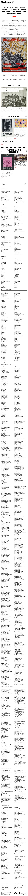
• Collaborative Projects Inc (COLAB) (19, 132)
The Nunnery (16, 618)
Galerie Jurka (3, 607)
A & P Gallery (3, 436)
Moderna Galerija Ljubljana (19, 488)
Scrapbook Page (17, 245)
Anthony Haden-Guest (5, 375)
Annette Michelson (4, 373)
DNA (2, 326)
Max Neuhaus (17, 320)
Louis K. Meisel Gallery (18, 456)
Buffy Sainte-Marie (4, 316)
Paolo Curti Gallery (18, 518)
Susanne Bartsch (17, 409)
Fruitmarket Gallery (4, 598)
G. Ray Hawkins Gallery (5, 600)
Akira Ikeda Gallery (4, 447)
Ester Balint (3, 332)
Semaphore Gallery (18, 577)
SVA (15, 775)
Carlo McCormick (4, 380)
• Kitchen (16, 136)
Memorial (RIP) (17, 211)
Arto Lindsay (3, 307)
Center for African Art (5, 709)
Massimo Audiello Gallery (19, 475)
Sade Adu (16, 340)
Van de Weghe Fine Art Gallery (20, 644)
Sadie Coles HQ (17, 565)
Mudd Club (16, 264)
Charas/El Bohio (4, 829)
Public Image (16, 831)
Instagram (17, 884)
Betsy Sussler (3, 309)
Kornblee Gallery (17, 429)
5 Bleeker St (3, 422)
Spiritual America (17, 599)
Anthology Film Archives (5, 809)
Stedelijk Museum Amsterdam (20, 757)
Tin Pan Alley (16, 277)
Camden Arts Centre (5, 705)
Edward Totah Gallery (5, 572)
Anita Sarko (3, 301)
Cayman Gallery (4, 532)
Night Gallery (17, 505)
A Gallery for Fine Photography (4, 438)
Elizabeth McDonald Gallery (6, 574)
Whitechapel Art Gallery (19, 664)
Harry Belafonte (4, 341)
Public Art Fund (17, 744)
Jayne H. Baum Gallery (5, 669)
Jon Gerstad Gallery (5, 678)
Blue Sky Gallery (4, 506)
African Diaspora (4, 207)
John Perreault (17, 367)
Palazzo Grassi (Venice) (19, 737)
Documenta (3, 845)
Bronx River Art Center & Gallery (5, 513)
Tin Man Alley (17, 631)
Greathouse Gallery (4, 628)
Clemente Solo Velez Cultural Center (6, 837)
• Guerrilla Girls (4, 173)
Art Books (3, 237)
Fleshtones (3, 335)
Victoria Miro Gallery (18, 647)
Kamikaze (3, 277)
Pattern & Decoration (18, 196)
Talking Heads (17, 348)
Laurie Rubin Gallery (18, 442)
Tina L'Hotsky (17, 360)
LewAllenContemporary (19, 450)
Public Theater (17, 832)
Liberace (16, 303)
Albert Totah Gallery (5, 448)
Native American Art (18, 215)
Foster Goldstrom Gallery (6, 588)
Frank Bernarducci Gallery (6, 592)
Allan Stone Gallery (4, 454)
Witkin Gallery (17, 667)
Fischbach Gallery (4, 586)
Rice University (3, 802)
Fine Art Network (4, 853)
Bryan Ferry (3, 315)
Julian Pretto (3, 682)
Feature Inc (3, 582)
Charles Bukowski (4, 383)
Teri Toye (16, 352)
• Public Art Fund (17, 166)
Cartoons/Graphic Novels (6, 246)
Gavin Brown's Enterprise (5, 621)
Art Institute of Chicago (5, 770)
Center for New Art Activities (6, 827)
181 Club (2, 259)
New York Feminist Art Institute (20, 814)
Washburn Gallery (17, 659)
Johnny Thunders (17, 291)
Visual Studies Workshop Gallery (19, 652)
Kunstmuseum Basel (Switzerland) (4, 756)
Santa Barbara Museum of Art (20, 750)
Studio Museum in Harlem (19, 758)
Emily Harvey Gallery (5, 575)
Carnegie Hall (3, 826)
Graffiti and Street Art (5, 200)
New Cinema (16, 812)
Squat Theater (17, 271)
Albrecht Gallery (4, 449)
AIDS (2, 209)
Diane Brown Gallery (5, 561)
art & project (3, 479)
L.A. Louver (16, 436)
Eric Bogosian (3, 329)
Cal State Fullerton (4, 775)
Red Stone (16, 835)
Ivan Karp (3, 403)
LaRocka (2, 282)
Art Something (3, 483)
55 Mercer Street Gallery (5, 427)
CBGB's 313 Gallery (4, 534)
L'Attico (15, 435)
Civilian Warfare (4, 544)
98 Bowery (18, 887)
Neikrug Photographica (18, 500)
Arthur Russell (3, 306)
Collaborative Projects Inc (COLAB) (6, 219)
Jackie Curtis (3, 346)
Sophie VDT (16, 407)
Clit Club (2, 267)
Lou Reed (16, 308)
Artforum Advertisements (5, 239)
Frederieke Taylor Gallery (6, 595)
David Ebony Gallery (5, 555)
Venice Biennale (17, 874)
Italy (15, 207)
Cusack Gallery (4, 550)
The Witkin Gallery (18, 622)
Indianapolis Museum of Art (6, 744)
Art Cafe (2, 811)
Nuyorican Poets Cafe (18, 815)
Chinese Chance (4, 833)
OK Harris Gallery (17, 512)
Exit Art (2, 851)
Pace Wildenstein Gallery (19, 516)
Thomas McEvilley (17, 411)
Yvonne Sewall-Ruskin (18, 416)
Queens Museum (17, 745)
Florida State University (5, 783)
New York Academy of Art (6, 795)
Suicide (15, 346)
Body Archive (3, 819)
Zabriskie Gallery (17, 681)
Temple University (17, 779)
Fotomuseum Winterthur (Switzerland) (5, 729)
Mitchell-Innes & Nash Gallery (20, 486)
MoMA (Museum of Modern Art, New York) (19, 693)
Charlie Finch (3, 384)
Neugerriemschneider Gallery (20, 502)
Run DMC (16, 338)
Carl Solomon (3, 379)
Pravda (15, 828)
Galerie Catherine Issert (5, 604)
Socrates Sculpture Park (18, 840)
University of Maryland (18, 791)
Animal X (2, 300)
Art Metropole (3, 813)
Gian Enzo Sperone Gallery (6, 624)
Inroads (2, 870)
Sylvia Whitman (17, 410)
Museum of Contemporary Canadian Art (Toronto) (19, 712)
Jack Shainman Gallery (5, 659)
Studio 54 (16, 273)
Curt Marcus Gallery (5, 549)
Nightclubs (16, 217)
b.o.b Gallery (3, 492)
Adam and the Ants (4, 293)
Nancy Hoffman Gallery (19, 497)
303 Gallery (3, 433)
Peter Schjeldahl (17, 396)
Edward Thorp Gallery (5, 570)
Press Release (16, 243)
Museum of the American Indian (19, 720)
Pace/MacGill (17, 517)
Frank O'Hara (3, 391)
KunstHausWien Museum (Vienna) (5, 754)
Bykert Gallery (3, 520)
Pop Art (15, 199)
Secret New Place (17, 839)
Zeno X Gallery (17, 682)
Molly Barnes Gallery (18, 491)
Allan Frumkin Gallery (5, 453)
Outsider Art (16, 194)
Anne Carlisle (3, 303)
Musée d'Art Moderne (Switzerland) (18, 727)
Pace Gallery (16, 514)
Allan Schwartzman (4, 371)
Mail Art (16, 210)
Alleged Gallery (4, 455)
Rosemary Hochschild (18, 335)
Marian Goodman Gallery (19, 467)
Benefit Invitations (4, 216)
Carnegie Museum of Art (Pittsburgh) (5, 708)
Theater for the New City (19, 865)
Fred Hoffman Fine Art (5, 594)
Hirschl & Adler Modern (5, 645)
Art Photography (4, 192)
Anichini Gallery (4, 471)
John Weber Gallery (5, 677)
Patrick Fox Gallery (18, 521)
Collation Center (4, 839)
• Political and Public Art (21, 165)
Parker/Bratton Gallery (18, 519)
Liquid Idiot (16, 305)
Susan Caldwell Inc (17, 611)
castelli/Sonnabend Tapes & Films (6, 531)
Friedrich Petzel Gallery (5, 597)
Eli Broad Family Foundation (6, 724)
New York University (5, 796)
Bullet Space (3, 822)
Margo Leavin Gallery (18, 466)
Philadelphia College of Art (6, 798)
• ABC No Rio (17, 132)
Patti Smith (16, 329)
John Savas (3, 358)
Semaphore (16, 575)
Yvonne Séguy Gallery (18, 680)
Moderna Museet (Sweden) (19, 691)
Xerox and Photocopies (18, 254)
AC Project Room (4, 443)
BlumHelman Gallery (5, 507)
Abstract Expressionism (5, 191)
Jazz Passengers (4, 350)
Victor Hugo (16, 415)
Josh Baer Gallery (4, 681)
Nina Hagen (16, 327)
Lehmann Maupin (17, 443)
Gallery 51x (3, 612)
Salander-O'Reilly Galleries (19, 566)
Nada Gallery (17, 495)
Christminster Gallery (5, 540)
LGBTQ (15, 209)
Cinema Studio (3, 834)
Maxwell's (16, 261)
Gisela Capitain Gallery (5, 625)
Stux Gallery (16, 610)
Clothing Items (3, 247)
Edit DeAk (3, 388)
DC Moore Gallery (4, 559)
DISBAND (3, 324)
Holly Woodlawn (4, 343)
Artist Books (3, 241)
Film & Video (3, 250)
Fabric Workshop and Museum (7, 725)
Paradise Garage (17, 268)
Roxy (15, 270)
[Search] (14, 184)
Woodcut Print (17, 252)
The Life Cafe (16, 858)
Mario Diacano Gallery (18, 469)
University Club (17, 872)
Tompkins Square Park (18, 869)
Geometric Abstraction (5, 199)
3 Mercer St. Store (4, 421)
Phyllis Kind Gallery (18, 534)
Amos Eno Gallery (4, 463)
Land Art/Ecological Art (18, 191)
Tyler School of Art (17, 785)
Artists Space (3, 488)
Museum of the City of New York (19, 722)
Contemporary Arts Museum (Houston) (6, 718)
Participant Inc (17, 820)
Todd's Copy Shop (17, 867)
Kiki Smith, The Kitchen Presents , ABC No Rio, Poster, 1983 (20, 130)
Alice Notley (3, 370)
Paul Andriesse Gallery (18, 523)
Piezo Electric (16, 537)
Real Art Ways (17, 834)
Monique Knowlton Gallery (19, 493)
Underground (17, 281)
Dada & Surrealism (4, 196)
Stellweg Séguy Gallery (18, 607)
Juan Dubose (16, 372)
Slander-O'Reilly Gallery (19, 591)
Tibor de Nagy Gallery (18, 629)
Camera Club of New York (6, 706)
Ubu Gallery (16, 641)
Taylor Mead (16, 350)
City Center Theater (4, 835)
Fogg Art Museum (4, 727)
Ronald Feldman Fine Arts (19, 558)
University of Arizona (18, 786)
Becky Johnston (4, 377)
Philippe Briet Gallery (18, 531)
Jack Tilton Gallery (4, 660)
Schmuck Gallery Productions (19, 572)
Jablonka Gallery (4, 657)
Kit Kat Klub (3, 278)
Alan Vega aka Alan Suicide (6, 299)
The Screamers (17, 357)
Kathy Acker (16, 373)
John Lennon (3, 356)
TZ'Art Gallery (17, 639)
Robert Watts (16, 399)
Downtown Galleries (5, 224)
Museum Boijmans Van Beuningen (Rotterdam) (19, 700)
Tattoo (15, 226)
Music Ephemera (17, 213)
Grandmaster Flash (4, 340)
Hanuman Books (4, 867)
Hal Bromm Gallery (4, 634)
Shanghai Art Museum (18, 751)
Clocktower (3, 546)
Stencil (15, 250)
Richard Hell (16, 332)
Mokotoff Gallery (17, 489)
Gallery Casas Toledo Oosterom (5, 615)
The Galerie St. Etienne (18, 615)
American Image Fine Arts (6, 462)
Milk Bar (16, 262)
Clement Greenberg (4, 385)
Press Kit (16, 242)
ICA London (3, 743)
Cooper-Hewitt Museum (5, 719)
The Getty (16, 760)
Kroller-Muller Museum (5, 752)
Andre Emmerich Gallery (5, 467)
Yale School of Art (17, 802)
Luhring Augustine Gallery (19, 459)
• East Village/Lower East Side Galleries (20, 134)
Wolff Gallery (17, 671)
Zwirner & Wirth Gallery (19, 684)
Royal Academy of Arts (18, 770)
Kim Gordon (16, 295)
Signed (15, 247)
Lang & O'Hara (17, 440)
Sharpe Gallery (17, 583)
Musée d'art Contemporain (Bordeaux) (19, 725)
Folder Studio (7, 894)
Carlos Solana (3, 382)
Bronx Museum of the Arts (6, 702)
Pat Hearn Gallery (17, 520)
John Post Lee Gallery (5, 676)
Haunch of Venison (4, 637)
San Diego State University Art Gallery (20, 773)
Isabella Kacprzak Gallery (6, 653)
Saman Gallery (17, 569)
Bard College (3, 771)
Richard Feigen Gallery (18, 546)
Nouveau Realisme (18, 193)
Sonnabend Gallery (18, 595)
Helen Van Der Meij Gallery (6, 644)
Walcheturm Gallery (18, 658)
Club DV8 (2, 269)
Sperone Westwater (18, 597)
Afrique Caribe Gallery (5, 446)
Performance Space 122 (18, 822)
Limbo (2, 284)
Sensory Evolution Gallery (19, 578)
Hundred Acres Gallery (5, 651)
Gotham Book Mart (4, 864)
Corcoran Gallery (4, 547)
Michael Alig (16, 383)
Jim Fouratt (3, 413)
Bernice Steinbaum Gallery (6, 501)
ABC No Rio (3, 442)
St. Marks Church (17, 845)
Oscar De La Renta (18, 390)
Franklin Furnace (4, 859)
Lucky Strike (3, 287)
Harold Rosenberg (4, 397)
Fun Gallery (3, 599)
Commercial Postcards (5, 249)
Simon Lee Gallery (17, 588)
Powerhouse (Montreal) (18, 827)
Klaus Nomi (16, 296)
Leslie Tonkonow (17, 449)
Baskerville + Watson (5, 499)
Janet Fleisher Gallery (5, 664)
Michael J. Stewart (17, 384)
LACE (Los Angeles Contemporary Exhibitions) (20, 438)
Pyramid (16, 269)
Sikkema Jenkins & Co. (18, 586)
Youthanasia (16, 286)
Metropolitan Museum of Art (19, 689)
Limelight (2, 286)
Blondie (2, 312)
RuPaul (15, 339)
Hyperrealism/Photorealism (6, 202)
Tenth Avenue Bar (17, 849)
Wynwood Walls (17, 673)
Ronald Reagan (17, 403)
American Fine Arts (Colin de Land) (6, 459)
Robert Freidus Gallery (18, 551)
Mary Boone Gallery (18, 474)
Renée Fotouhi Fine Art (18, 544)
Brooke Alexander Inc (5, 514)
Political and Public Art (18, 223)
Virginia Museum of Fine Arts (19, 763)
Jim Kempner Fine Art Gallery (6, 671)
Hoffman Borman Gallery (6, 646)
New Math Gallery (18, 504)
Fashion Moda (5, 79)
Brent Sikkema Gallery (5, 509)
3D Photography (4, 236)
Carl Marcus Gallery (5, 526)
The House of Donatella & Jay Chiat (20, 857)
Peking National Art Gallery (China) (19, 741)
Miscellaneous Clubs (18, 263)
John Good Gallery (4, 673)
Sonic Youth (16, 343)
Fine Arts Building (4, 585)
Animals (2, 210)
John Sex (2, 359)
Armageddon (3, 262)
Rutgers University (17, 771)
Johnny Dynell (3, 362)
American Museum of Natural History (6, 694)
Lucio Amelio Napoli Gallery (19, 457)
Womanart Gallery (18, 672)
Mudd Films (16, 809)
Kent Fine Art (16, 424)
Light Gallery (16, 451)
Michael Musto (17, 385)
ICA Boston (3, 742)
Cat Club (2, 264)
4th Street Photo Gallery (5, 435)
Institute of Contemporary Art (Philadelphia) (6, 746)
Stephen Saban (17, 344)
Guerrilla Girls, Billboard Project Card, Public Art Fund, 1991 (20, 162)
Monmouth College (4, 793)
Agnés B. (2, 366)
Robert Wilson (17, 401)
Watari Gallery (17, 660)
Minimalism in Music (18, 212)
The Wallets (16, 358)
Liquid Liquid (16, 306)
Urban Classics (17, 643)
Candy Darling (3, 319)
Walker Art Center (17, 764)
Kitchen (2, 874)
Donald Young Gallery (5, 563)
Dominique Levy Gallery (5, 562)
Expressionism (3, 197)
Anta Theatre (3, 808)
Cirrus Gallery (3, 542)
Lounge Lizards (17, 309)
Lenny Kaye (16, 302)
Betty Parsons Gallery (5, 503)
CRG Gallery (3, 548)
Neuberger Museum (18, 731)
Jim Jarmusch (3, 414)
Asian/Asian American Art (6, 213)
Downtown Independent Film (6, 225)
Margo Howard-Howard (19, 314)
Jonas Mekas (16, 371)
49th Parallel (3, 434)
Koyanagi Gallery (17, 431)
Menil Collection (4, 764)
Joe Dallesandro (4, 353)
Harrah (2, 273)
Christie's (2, 716)
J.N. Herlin (3, 656)
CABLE (2, 521)
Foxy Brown (3, 337)
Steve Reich (16, 345)
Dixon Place (3, 843)
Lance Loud (16, 301)
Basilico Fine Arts (4, 498)
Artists (3, 889)
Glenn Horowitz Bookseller (6, 862)
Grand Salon (3, 627)
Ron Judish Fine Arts (18, 557)
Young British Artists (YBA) (19, 202)
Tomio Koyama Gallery (18, 633)
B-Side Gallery (3, 490)
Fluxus (2, 198)
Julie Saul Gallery (4, 683)
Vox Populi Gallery (18, 653)
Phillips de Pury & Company (19, 742)
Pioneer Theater (17, 825)
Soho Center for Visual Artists (19, 841)
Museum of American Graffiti (19, 703)
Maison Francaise (4, 790)
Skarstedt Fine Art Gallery (19, 590)
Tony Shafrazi (17, 414)
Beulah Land (3, 263)
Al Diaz (2, 297)
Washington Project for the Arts (20, 877)
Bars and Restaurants (5, 215)
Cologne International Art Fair (6, 842)
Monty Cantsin (17, 324)
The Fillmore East (17, 852)
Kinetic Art (3, 252)
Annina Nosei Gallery (5, 474)
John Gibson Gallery (5, 672)
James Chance (3, 347)
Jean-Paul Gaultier (4, 407)
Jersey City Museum (4, 750)
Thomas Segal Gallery (18, 627)
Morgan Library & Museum (19, 696)
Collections (3, 107)
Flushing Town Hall (4, 856)
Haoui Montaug (4, 396)
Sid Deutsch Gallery (18, 584)
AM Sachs (3, 456)
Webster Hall (16, 283)
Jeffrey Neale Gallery (5, 670)
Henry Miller (3, 398)
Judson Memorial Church (5, 873)
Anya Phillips (3, 305)
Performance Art (17, 197)
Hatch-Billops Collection (5, 868)
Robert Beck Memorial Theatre (20, 838)
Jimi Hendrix (3, 352)
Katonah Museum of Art (5, 751)
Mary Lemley (16, 380)
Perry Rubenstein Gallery (19, 529)
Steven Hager (17, 408)
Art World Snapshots (5, 238)
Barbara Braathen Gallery (6, 493)
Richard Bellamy (17, 545)
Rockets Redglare (17, 333)
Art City (2, 481)
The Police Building (17, 861)
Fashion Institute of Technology (7, 781)
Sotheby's (16, 756)
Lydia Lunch (16, 310)
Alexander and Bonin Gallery (6, 450)
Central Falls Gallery (5, 535)
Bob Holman (3, 378)
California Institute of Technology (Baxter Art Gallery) (5, 777)
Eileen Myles (3, 389)
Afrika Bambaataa (4, 295)
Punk (15, 224)
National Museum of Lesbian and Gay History (19, 729)
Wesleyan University (18, 797)
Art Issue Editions (4, 482)
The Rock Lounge (17, 863)
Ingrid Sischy (3, 399)
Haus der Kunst (4, 638)
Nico (15, 326)
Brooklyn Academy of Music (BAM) (6, 516)
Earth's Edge (3, 846)
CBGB (2, 265)
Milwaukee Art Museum (18, 690)
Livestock (16, 454)
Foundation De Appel (5, 858)
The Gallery (16, 616)
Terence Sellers (17, 351)
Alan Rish (2, 369)
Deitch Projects (3, 560)
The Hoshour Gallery (18, 617)
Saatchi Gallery (17, 564)
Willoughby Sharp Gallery (19, 666)
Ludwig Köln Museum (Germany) (5, 763)
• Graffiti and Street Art (19, 163)
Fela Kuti (2, 333)
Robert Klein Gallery (18, 552)
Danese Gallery (4, 551)
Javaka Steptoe (4, 405)
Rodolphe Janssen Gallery (19, 556)
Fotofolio (2, 589)
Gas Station (3, 231)
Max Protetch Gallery (18, 480)
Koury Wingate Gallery (18, 430)
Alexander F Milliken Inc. (5, 451)
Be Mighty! (3, 817)
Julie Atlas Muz (17, 293)
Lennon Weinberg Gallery (19, 446)
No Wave (16, 218)
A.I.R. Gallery (3, 441)
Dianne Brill (3, 322)
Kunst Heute (3, 875)
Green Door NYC (4, 865)
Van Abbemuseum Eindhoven (20, 762)
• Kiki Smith (21, 135)
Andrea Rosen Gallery (5, 468)
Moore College (4, 794)
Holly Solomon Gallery (5, 647)
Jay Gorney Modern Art (5, 667)
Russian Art (16, 225)
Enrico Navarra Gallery (5, 578)
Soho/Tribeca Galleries (18, 592)
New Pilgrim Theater (18, 813)
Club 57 (2, 268)
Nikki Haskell (16, 389)
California (3, 217)
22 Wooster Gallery (4, 423)
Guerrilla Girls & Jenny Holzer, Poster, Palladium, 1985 (6, 172)
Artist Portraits (3, 212)
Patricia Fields (17, 392)
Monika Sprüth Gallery (18, 492)
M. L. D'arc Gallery (18, 462)
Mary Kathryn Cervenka (19, 318)
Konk (15, 297)
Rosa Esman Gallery (18, 559)
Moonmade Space (17, 808)
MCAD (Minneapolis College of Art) (7, 792)
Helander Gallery (4, 643)
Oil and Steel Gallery (18, 511)
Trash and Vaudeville (18, 870)
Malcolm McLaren (17, 313)
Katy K (15, 294)
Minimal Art (16, 192)
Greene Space (3, 866)
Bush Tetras (3, 318)
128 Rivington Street (4, 431)
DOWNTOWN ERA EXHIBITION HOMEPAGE (14, 75)
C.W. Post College (4, 774)
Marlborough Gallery (18, 472)
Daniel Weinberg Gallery (5, 554)
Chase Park (3, 832)
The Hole (16, 854)
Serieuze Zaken (17, 580)
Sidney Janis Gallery (18, 585)
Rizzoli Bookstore (17, 837)
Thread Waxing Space (18, 866)
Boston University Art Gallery (6, 772)
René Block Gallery (18, 543)
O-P (15, 817)
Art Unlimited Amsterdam (5, 484)
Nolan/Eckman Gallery (18, 507)
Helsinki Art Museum (5, 739)
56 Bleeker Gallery (4, 428)
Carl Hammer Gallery (5, 524)
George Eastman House (5, 732)
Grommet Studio (4, 631)
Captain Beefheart (4, 320)
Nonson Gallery (17, 510)
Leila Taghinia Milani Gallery (19, 444)
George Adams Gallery (5, 622)
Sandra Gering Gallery (18, 571)
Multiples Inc (16, 494)
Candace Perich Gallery (5, 522)
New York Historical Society (19, 734)
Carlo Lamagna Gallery (5, 527)
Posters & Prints (22, 79)
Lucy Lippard (16, 377)
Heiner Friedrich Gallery (5, 641)
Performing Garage (18, 824)
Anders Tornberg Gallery (5, 464)
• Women (5, 176)
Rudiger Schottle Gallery (19, 562)
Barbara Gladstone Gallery (6, 494)
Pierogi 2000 (16, 535)
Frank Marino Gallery (5, 593)
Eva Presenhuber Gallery (5, 579)
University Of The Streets (19, 873)
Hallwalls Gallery (4, 635)
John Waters (3, 360)
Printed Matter (17, 830)
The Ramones (17, 356)
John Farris (3, 416)
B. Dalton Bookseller (4, 815)
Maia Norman (17, 378)
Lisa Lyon (16, 307)
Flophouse (3, 855)
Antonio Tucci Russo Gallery (6, 477)
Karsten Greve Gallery (18, 422)
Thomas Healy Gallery (18, 625)
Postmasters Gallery (18, 538)
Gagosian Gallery (4, 602)
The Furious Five (17, 353)
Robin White (16, 402)
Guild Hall (3, 737)
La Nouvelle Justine (4, 280)
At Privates (3, 814)
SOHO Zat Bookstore (18, 843)
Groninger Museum (4, 733)
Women (15, 230)
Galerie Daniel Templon (5, 606)
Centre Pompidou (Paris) (5, 715)
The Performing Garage (19, 860)
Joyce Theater (3, 872)
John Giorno (16, 366)
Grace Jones (3, 339)
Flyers (2, 251)
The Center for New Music (19, 850)
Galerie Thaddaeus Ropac (6, 608)
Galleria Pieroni (4, 611)
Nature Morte (17, 499)
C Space (2, 823)
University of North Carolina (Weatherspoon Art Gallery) (20, 793)
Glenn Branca (3, 338)
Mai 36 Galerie (17, 463)
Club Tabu (3, 270)
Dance (2, 223)
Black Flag (3, 310)
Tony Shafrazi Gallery (18, 634)
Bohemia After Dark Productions (4, 821)
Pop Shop (16, 826)
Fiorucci (2, 854)
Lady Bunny (16, 300)
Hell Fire (2, 274)
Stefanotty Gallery (17, 603)
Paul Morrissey (17, 395)
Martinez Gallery (17, 473)
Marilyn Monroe (17, 316)
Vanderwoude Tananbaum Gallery (19, 646)
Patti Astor (16, 394)
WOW (15, 878)
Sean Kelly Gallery (17, 573)
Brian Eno (2, 314)
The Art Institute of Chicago (19, 780)
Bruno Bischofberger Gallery (6, 517)
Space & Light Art (17, 249)
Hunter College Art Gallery (6, 787)
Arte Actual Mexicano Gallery (6, 486)
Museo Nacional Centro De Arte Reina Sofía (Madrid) (19, 698)
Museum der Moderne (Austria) (18, 702)
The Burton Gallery (18, 614)
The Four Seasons (17, 853)
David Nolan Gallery (5, 556)
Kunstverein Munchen (5, 758)
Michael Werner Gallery (19, 483)
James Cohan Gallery (5, 662)
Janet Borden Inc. (4, 663)
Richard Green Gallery (18, 547)
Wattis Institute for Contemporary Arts (18, 796)
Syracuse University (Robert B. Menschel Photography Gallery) (20, 777)
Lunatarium (3, 877)
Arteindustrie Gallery (5, 487)
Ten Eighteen (16, 274)
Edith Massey (3, 328)
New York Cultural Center (19, 733)
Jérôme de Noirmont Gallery (19, 421)
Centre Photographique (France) (5, 714)
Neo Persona (16, 501)
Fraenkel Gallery (4, 591)
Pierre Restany (17, 397)
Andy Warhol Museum (5, 697)
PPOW (15, 539)
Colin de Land (3, 386)
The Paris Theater (17, 859)
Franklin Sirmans (4, 392)
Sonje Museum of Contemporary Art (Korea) (20, 755)
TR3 (15, 278)
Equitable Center (4, 848)
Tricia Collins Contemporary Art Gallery (19, 636)
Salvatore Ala (17, 567)
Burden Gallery (4, 518)
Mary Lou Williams (18, 319)
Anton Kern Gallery (4, 476)
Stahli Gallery (17, 601)
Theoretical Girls (17, 359)
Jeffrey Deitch (3, 409)
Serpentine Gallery (18, 582)
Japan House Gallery (5, 666)
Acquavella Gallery (4, 444)
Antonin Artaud (4, 376)
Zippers (15, 287)
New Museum (17, 732)
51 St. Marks (3, 426)
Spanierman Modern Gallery (19, 596)
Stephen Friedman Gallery (19, 608)
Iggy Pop (2, 344)
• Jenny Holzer (9, 174)
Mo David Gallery (17, 487)
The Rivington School (18, 228)
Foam (2, 587)
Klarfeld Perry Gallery (18, 426)
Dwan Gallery (3, 566)
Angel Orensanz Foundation (6, 807)
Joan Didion (3, 415)
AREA (2, 261)
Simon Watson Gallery (18, 589)
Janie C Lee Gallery (4, 665)
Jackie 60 (3, 276)
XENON (16, 284)
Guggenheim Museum (5, 736)
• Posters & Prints (4, 175)
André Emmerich (4, 470)
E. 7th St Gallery (4, 568)
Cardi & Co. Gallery (4, 523)
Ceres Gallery (3, 536)
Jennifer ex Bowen (4, 410)
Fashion (2, 227)
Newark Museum (17, 735)
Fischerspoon (3, 334)
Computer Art (3, 220)
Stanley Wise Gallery (18, 602)
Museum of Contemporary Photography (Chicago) (19, 714)
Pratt (2, 801)
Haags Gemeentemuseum (6, 738)
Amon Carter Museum (5, 696)
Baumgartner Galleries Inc (6, 500)
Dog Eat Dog (3, 327)
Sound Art (16, 248)
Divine (2, 325)
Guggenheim (3, 735)
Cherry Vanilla (3, 321)
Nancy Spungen (17, 325)
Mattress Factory (17, 478)
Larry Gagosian (17, 376)
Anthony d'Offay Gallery (5, 475)
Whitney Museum (17, 765)
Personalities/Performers (19, 220)
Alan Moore (3, 367)
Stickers (15, 251)
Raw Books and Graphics (19, 833)
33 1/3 (2, 424)
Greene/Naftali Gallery (5, 630)
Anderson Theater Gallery (6, 465)
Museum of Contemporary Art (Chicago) (20, 705)
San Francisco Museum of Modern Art (19, 749)
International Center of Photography (5, 748)
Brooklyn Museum (4, 704)
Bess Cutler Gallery (4, 502)
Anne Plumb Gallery (4, 473)
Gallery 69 (3, 613)
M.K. (15, 258)
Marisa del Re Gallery (18, 470)
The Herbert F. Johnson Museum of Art (18, 782)
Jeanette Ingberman (5, 408)
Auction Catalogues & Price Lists (6, 243)
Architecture (3, 211)
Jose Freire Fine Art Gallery (6, 679)
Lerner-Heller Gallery (18, 448)
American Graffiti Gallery (6, 461)
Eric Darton (3, 390)
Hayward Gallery (4, 640)
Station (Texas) (17, 846)
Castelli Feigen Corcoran (5, 528)
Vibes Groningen (17, 876)
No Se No (16, 506)
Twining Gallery (17, 638)
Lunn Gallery (16, 460)
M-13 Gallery (16, 461)
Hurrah (2, 275)
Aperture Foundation (5, 698)
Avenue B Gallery (4, 489)
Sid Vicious (16, 341)
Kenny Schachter (17, 375)
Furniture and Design (5, 230)
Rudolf (15, 337)
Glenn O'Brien (3, 394)
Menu (26, 2)
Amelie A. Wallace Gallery (6, 457)
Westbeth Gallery (17, 661)
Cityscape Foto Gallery (5, 543)
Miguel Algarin (17, 388)
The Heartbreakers (18, 354)
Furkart (2, 861)
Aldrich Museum (4, 691)
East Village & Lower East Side (6, 226)
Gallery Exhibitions (13, 79)
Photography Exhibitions (19, 237)
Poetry (15, 222)
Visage (15, 282)
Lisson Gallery (17, 453)
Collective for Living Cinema (6, 840)
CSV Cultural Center (4, 721)
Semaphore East (17, 576)
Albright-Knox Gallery (5, 690)
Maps (2, 253)
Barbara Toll (3, 495)
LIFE (2, 283)
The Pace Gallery (17, 621)
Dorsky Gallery (4, 564)
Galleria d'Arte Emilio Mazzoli (6, 610)
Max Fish (16, 479)
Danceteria (3, 271)
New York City (17, 216)
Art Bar (2, 480)
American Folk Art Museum (6, 692)
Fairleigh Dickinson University (6, 780)
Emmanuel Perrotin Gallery (6, 576)
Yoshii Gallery (17, 678)
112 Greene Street (4, 430)
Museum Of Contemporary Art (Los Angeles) (20, 708)
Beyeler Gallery (4, 505)
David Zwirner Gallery (5, 557)
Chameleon (3, 828)
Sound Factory (17, 844)
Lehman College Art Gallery (6, 788)
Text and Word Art (17, 200)
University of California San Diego (19, 788)
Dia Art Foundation (4, 723)
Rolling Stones (17, 334)
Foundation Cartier (4, 730)
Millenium (16, 807)
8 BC (2, 258)
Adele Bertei (3, 294)
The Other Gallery (17, 620)
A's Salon (2, 440)
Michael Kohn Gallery (18, 482)
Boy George (3, 313)
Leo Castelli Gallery (18, 447)
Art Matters (3, 812)
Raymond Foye (17, 398)
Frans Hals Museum (4, 731)
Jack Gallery (3, 658)
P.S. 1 (15, 513)
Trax (15, 871)
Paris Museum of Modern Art (19, 738)
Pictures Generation (18, 198)
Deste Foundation (4, 722)
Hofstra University (4, 786)
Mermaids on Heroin (18, 321)
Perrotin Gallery (17, 527)
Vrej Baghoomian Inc (18, 655)
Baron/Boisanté (4, 496)
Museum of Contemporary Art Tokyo (20, 710)
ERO (2, 849)
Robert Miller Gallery (18, 553)
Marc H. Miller (17, 379)
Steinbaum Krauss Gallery (19, 605)
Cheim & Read (3, 538)
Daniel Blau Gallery (4, 553)
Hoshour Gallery (4, 649)
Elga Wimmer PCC (4, 573)
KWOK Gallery (17, 434)
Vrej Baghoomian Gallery (19, 654)
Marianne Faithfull (17, 315)
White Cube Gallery (18, 663)
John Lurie (3, 357)
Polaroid (16, 238)
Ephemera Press (19, 885)
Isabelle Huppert (4, 345)
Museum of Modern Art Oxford (20, 717)
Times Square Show (18, 229)
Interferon (3, 871)
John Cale (3, 354)
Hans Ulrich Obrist (4, 395)
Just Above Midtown (5, 684)
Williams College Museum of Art (19, 801)
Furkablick (3, 860)
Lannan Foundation (4, 761)
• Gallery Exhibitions (5, 141)
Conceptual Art (4, 194)
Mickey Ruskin (17, 386)
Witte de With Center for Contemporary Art (19, 669)
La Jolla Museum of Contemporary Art (5, 760)
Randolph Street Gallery (19, 541)
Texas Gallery (17, 613)
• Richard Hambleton (7, 142)
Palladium (16, 267)
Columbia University (5, 779)
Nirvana (16, 265)
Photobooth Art (17, 236)
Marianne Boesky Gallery (19, 468)
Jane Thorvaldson (4, 404)
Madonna (16, 312)
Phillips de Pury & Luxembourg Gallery (20, 533)
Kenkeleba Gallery (18, 423)
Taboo (15, 347)
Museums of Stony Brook (19, 723)
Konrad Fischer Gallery (18, 428)
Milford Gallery (17, 485)
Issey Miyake (3, 402)
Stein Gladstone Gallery (19, 604)
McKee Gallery (17, 481)
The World (16, 276)
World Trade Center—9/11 (19, 231)
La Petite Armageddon (5, 281)
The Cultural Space (18, 851)
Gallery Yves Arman (4, 619)
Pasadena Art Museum (18, 739)
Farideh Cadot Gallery (5, 580)
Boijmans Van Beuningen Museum (5, 701)
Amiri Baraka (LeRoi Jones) (6, 372)
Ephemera (4, 884)
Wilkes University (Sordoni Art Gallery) (20, 799)
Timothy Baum (17, 413)
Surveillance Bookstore (18, 847)
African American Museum (6, 689)
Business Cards (3, 244)
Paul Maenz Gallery (18, 525)
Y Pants (15, 362)
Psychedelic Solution (18, 540)
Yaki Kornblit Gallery (18, 677)
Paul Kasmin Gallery (18, 524)
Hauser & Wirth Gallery (5, 639)
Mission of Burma (17, 322)
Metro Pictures (3, 878)
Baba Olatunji (3, 308)
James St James (4, 348)
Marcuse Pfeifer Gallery (18, 465)
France (2, 229)
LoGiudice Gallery (17, 455)
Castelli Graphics (4, 529)
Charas (2, 537)
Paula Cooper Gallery (18, 526)
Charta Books (3, 831)
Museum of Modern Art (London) (18, 716)
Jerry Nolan (3, 351)
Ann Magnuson (4, 302)
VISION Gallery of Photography (17, 650)
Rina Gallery (16, 550)
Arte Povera (3, 193)
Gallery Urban (3, 618)
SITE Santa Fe (17, 753)
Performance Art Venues (19, 821)
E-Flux (2, 567)
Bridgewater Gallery (5, 511)
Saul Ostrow (16, 405)
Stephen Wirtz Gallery (18, 609)
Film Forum (3, 852)
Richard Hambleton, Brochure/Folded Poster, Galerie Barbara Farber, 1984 (7, 139)
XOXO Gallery (17, 675)
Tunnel (15, 280)
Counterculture (4, 221)
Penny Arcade (17, 331)
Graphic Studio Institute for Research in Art (6, 785)
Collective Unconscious (5, 841)
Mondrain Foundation (18, 694)
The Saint (16, 275)
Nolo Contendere (17, 508)
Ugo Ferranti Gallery (18, 642)
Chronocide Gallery (4, 541)
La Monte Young (17, 299)
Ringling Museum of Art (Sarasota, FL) (18, 747)
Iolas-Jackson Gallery (5, 652)
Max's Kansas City (17, 259)
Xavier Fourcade (17, 674)
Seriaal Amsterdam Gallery (19, 579)
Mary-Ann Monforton (18, 382)
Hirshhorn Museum (4, 741)
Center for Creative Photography (4, 711)
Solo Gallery (16, 594)
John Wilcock (17, 370)
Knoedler (16, 427)
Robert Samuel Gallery (18, 554)
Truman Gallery (17, 637)
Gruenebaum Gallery (5, 633)
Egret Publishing (4, 847)
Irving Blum (3, 401)
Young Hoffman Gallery (19, 679)
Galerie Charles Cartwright (6, 605)
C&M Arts (3, 825)
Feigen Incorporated (5, 583)
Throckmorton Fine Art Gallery (20, 628)
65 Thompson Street (4, 429)
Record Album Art (17, 244)
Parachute (16, 819)
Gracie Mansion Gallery (5, 626)
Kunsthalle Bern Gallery (18, 433)
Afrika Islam (3, 296)
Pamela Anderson (17, 328)
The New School (17, 783)
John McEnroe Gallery (5, 675)
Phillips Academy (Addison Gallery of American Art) (6, 800)
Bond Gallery (3, 508)
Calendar (2, 245)
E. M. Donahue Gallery (5, 569)
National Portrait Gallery (19, 498)
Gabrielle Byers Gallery (5, 601)
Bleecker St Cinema (4, 818)
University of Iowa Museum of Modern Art (20, 790)
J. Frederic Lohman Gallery (6, 654)
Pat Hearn (16, 391)
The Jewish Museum (18, 761)
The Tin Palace (17, 864)
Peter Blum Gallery (17, 530)
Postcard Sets (16, 239)
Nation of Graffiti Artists (19, 811)
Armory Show (3, 699)
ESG (2, 331)
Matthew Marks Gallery (19, 476)
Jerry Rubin (3, 411)
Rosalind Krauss (17, 404)
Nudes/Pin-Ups (17, 219)
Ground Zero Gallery (5, 632)
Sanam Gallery (17, 570)
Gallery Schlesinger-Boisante (6, 616)
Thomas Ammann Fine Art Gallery (19, 624)
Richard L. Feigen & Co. (18, 548)
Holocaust (16, 206)
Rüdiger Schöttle (17, 563)
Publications (5, 885)
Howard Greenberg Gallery (6, 650)
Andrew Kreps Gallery (5, 469)
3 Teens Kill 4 (3, 291)
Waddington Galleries (18, 657)
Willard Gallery (17, 665)
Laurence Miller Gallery (18, 441)
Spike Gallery (17, 598)
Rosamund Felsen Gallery (19, 560)
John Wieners (17, 369)
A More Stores (3, 206)
